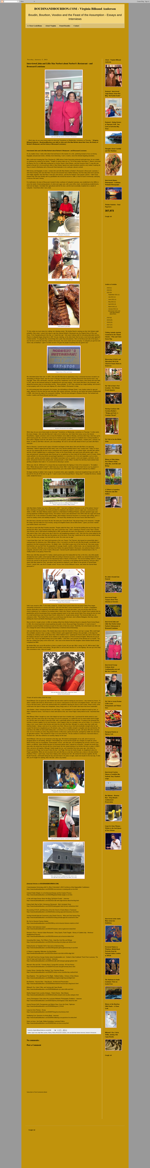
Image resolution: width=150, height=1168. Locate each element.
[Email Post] (55, 1030)
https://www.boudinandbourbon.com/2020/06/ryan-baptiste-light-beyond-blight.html (51, 978)
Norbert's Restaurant (91, 1032)
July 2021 (111, 297)
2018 (108, 322)
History (50, 1032)
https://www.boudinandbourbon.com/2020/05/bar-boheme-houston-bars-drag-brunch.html (52, 983)
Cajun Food (34, 1032)
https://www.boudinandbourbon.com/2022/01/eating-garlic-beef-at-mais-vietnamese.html (52, 906)
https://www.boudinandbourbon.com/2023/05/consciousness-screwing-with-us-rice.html (52, 889)
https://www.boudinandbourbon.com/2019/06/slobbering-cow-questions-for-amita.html (52, 1017)
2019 (108, 320)
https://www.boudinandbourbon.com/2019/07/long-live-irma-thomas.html (48, 1012)
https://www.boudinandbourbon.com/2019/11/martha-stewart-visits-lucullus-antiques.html (53, 995)
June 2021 (111, 299)
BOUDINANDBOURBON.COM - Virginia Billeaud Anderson (75, 8)
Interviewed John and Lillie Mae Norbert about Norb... (114, 312)
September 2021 (113, 294)
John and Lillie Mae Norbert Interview (76, 1032)
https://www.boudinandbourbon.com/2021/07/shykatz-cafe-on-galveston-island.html (51, 929)
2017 (108, 325)
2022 (108, 290)
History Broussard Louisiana (59, 1032)
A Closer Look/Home (34, 26)
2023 (108, 288)
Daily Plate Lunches (43, 1032)
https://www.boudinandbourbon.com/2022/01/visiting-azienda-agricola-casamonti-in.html (52, 917)
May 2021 (111, 302)
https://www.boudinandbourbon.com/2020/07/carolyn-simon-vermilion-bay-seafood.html (52, 972)
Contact (76, 26)
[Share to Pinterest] (66, 1030)
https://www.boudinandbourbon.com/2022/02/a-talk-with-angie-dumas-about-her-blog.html (53, 900)
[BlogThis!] (60, 1030)
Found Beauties (64, 26)
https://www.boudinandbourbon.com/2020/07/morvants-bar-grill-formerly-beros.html (51, 966)
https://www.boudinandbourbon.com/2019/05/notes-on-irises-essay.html (48, 1023)
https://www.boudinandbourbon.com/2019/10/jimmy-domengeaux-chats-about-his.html (52, 1000)
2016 (108, 327)
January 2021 (112, 309)
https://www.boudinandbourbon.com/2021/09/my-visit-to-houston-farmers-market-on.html (53, 923)
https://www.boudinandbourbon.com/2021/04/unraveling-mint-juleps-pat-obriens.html (51, 942)
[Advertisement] (75, 43)
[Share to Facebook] (64, 1030)
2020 (108, 317)
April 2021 (111, 304)
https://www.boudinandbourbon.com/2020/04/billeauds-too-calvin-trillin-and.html (50, 989)
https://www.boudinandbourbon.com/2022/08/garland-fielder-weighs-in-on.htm (49, 895)
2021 (108, 292)
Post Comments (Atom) (40, 1092)
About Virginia (50, 26)
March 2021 (111, 306)
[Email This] (58, 1030)
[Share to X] (62, 1030)
